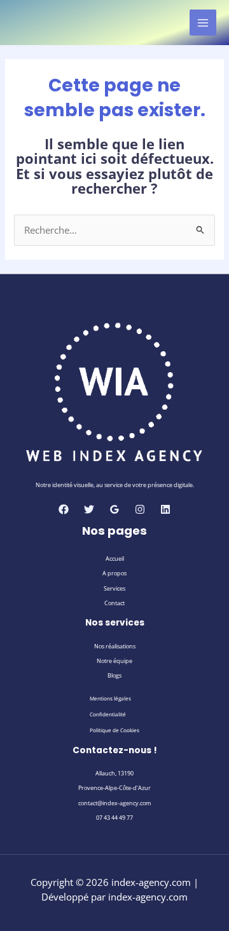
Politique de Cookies (114, 730)
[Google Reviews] (114, 509)
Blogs (114, 675)
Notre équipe (114, 661)
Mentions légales (110, 698)
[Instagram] (140, 509)
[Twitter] (89, 509)
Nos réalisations (114, 646)
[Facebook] (64, 509)
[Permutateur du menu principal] (203, 23)
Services (114, 588)
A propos (114, 573)
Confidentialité (108, 714)
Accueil (115, 558)
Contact (114, 603)
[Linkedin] (165, 509)
